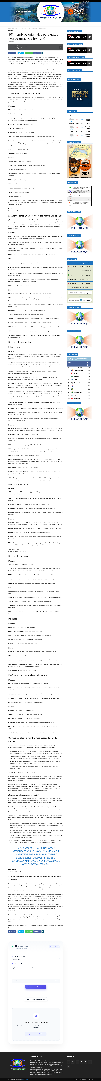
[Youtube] (91, 1)
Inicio (9, 28)
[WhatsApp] (89, 1)
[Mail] (81, 1)
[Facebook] (76, 1)
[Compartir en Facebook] (12, 53)
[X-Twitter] (86, 1)
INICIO (9, 1)
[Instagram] (78, 1)
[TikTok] (83, 1)
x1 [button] (60, 47)
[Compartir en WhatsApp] (29, 53)
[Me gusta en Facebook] (37, 53)
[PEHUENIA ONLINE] (50, 12)
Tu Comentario (18, 964)
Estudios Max (25, 1079)
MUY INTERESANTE (29, 24)
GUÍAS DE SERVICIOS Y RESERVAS (47, 24)
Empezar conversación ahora (35, 1034)
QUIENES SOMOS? (16, 1)
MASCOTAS (14, 28)
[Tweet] (21, 53)
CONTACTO (23, 1)
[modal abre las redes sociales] (43, 53)
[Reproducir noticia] (11, 47)
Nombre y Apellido (19, 956)
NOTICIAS (18, 24)
